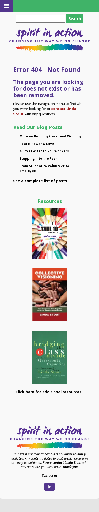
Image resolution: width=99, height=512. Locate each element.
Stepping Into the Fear (38, 158)
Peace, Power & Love (37, 143)
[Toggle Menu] (6, 6)
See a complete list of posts (40, 180)
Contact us (50, 475)
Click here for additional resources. (50, 391)
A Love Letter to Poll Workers (44, 151)
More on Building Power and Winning (50, 136)
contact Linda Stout (67, 462)
